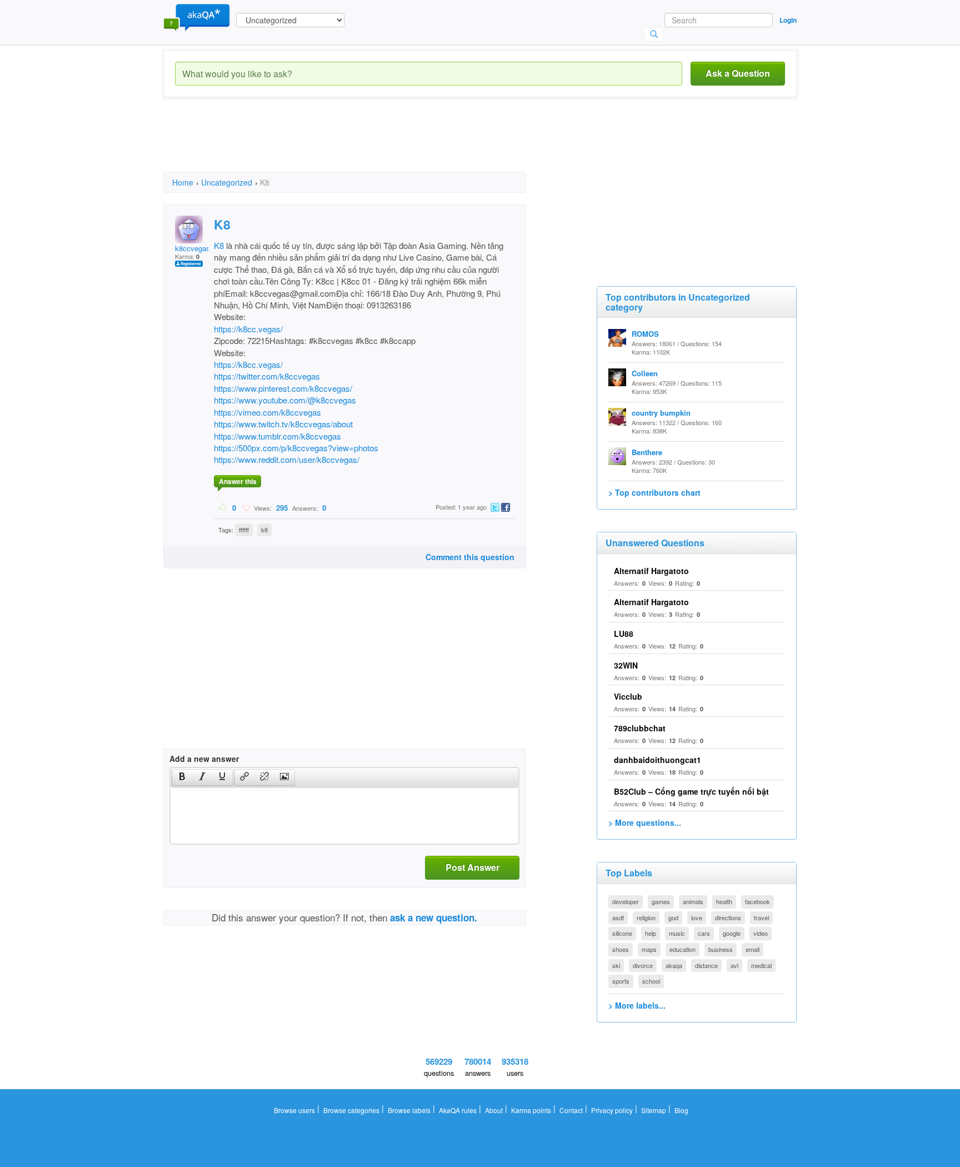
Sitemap (653, 1110)
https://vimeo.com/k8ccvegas (267, 412)
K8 (219, 245)
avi (734, 965)
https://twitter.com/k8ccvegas (267, 376)
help (650, 933)
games (661, 901)
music (677, 933)
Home (182, 182)
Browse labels (409, 1110)
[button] (182, 777)
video (760, 933)
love (696, 917)
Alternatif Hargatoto (651, 570)
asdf (618, 917)
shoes (620, 949)
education (682, 949)
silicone (622, 933)
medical (761, 965)
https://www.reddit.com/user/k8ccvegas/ (286, 459)
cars (704, 933)
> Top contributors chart (654, 492)
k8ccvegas (192, 248)
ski (616, 965)
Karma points (531, 1110)
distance (706, 965)
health (724, 901)
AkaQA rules (458, 1110)
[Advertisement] (365, 144)
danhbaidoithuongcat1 (657, 759)
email (752, 949)
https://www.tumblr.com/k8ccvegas (277, 436)
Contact (571, 1110)
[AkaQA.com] (196, 17)
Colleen (645, 373)
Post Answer (472, 867)
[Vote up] (223, 507)
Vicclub (628, 696)
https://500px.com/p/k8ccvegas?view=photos (296, 447)
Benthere (647, 452)
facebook (757, 901)
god (673, 917)
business (720, 949)
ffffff (244, 529)
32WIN (626, 665)
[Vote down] (246, 507)
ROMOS (645, 333)
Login (788, 20)
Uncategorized (226, 182)
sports (620, 980)
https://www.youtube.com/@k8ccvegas (285, 400)
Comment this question (470, 556)
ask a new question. (433, 917)
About (494, 1110)
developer (625, 901)
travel (761, 917)
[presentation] (182, 777)
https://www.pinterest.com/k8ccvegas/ (283, 388)
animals (693, 901)
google (732, 933)
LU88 (623, 633)
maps (649, 949)
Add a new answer (204, 758)
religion (646, 917)
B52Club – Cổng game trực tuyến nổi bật (691, 791)
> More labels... (637, 1005)
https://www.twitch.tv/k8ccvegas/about (283, 424)
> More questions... (644, 822)
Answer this (238, 481)
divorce (643, 965)
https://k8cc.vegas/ (248, 329)
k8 (264, 529)
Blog (681, 1110)
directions (728, 917)
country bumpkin (661, 412)
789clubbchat (640, 728)
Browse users (294, 1110)
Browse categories (351, 1110)
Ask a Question (738, 73)
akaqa (674, 965)
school (651, 980)
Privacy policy (612, 1110)
